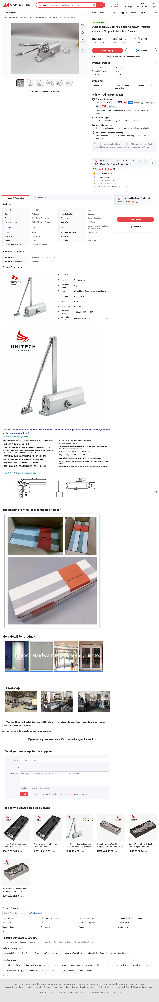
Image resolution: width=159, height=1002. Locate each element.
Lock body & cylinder (87, 922)
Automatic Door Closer (68, 18)
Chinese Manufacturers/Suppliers (50, 984)
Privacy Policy (116, 992)
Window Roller (123, 922)
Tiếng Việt (136, 987)
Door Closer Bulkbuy (86, 971)
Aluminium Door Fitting (36, 971)
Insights (142, 984)
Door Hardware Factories (35, 965)
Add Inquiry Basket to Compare (45, 91)
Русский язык (57, 987)
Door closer (6, 922)
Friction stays (46, 927)
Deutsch (75, 987)
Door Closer (54, 18)
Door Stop (26, 953)
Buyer (102, 13)
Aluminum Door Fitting (13, 971)
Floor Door (101, 965)
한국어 (99, 987)
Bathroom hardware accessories (130, 918)
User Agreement (93, 992)
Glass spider (45, 922)
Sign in (154, 6)
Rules (155, 13)
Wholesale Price (83, 984)
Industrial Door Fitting (141, 965)
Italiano (67, 987)
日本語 (106, 987)
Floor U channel (8, 918)
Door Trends (69, 971)
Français (47, 987)
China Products (31, 984)
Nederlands (84, 987)
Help (113, 13)
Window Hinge (8, 927)
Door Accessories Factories (81, 965)
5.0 (125, 202)
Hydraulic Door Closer (118, 953)
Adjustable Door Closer (96, 953)
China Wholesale (69, 984)
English (21, 987)
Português (38, 987)
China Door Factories (12, 965)
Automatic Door (10, 953)
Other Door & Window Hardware (47, 953)
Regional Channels (109, 984)
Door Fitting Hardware (119, 965)
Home (4, 18)
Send (24, 794)
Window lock (123, 927)
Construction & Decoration (18, 18)
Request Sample (133, 56)
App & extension (127, 13)
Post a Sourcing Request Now (74, 794)
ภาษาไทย (120, 987)
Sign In (95, 186)
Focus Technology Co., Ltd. (63, 992)
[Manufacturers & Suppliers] (16, 5)
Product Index (122, 984)
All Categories (11, 13)
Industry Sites (95, 984)
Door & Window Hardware (38, 18)
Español (29, 987)
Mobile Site (133, 984)
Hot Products (18, 984)
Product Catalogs (37, 913)
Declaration (105, 992)
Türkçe (128, 987)
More (4, 975)
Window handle (85, 927)
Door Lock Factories (58, 965)
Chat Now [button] (142, 50)
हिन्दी (113, 987)
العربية (93, 987)
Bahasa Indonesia (148, 987)
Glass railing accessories (50, 918)
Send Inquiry (107, 50)
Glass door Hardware (88, 918)
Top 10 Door (54, 971)
